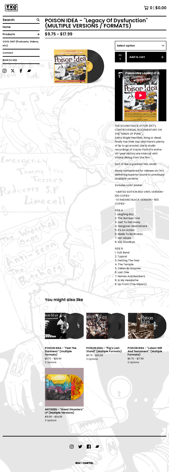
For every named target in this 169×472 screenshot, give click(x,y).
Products (9, 34)
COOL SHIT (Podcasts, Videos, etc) (21, 43)
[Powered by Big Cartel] (84, 463)
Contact (8, 52)
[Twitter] (80, 446)
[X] (12, 70)
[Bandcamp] (29, 70)
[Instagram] (4, 70)
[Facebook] (20, 70)
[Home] (12, 8)
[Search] (38, 19)
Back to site (10, 60)
